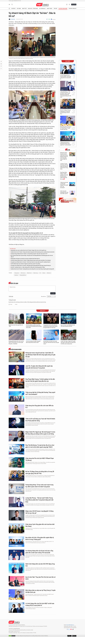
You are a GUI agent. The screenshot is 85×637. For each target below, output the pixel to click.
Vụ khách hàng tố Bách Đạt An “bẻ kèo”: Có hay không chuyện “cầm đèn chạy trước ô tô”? (29, 253)
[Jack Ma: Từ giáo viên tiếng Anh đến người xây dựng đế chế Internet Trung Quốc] (72, 165)
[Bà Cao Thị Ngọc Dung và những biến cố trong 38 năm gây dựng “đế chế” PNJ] (67, 104)
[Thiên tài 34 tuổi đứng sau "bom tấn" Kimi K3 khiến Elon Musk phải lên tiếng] (16, 423)
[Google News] (53, 19)
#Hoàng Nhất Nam (23, 275)
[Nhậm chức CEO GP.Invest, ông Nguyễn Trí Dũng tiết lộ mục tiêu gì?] (16, 515)
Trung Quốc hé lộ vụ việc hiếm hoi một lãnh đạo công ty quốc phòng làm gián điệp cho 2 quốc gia (50, 326)
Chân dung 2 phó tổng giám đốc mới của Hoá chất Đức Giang (39, 525)
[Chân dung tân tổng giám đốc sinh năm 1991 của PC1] (72, 193)
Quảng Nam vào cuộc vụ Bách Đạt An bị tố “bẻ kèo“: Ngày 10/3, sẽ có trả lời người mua (28, 250)
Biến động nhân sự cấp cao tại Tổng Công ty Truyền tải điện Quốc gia (65, 128)
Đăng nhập (74, 4)
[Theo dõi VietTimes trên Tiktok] (72, 629)
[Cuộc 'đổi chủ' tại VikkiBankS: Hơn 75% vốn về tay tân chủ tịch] (68, 318)
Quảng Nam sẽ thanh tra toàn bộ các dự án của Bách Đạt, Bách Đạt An (25, 258)
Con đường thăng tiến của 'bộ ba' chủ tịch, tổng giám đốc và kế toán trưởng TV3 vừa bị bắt (39, 551)
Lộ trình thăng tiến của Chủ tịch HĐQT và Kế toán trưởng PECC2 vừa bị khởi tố (65, 77)
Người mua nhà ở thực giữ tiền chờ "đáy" (16, 325)
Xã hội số (13, 8)
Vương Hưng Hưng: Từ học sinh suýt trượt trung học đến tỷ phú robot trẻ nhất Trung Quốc (39, 485)
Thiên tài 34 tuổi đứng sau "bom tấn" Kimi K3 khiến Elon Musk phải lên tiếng (40, 419)
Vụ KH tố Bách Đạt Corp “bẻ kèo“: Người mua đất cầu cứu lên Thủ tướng (25, 263)
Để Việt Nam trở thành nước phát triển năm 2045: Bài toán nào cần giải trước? (51, 342)
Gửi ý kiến (53, 293)
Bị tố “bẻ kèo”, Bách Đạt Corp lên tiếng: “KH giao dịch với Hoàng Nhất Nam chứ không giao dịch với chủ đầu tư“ (32, 256)
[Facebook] (46, 19)
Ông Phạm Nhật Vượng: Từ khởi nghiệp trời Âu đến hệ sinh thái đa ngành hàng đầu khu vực (64, 176)
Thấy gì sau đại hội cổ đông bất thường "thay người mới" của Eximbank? (65, 143)
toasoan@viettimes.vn (70, 624)
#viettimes (16, 275)
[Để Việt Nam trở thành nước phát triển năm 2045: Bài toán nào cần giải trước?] (51, 335)
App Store (69, 636)
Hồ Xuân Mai (13, 19)
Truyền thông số (72, 8)
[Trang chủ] (9, 8)
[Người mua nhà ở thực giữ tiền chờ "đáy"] (16, 318)
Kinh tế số (24, 8)
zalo (69, 629)
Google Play (74, 636)
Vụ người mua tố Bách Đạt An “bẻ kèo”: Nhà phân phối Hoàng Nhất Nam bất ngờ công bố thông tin (31, 265)
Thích (11, 304)
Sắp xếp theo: (43, 296)
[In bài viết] (49, 19)
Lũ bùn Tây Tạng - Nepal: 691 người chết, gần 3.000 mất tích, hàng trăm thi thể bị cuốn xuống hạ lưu (68, 342)
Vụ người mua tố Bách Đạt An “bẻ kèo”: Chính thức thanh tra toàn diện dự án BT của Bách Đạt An (30, 262)
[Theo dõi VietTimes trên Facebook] (67, 629)
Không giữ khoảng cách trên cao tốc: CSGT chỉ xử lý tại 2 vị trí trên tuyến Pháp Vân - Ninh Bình (16, 342)
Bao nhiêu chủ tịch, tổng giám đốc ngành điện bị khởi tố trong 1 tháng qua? (39, 538)
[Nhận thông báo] (67, 4)
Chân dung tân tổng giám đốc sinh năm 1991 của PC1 (64, 192)
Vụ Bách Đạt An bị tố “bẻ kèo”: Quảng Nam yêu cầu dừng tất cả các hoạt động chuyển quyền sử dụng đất (32, 268)
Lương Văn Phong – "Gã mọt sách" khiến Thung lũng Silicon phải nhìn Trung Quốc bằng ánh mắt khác (65, 94)
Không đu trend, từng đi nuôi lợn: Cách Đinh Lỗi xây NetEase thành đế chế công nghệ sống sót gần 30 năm (64, 156)
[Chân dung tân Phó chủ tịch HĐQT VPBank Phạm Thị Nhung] (16, 462)
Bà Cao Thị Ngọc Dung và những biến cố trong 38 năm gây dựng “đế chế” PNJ (65, 111)
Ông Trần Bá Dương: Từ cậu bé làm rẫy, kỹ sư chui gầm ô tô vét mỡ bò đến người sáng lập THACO (39, 446)
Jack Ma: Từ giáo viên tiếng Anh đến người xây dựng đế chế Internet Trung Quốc (64, 166)
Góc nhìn (19, 8)
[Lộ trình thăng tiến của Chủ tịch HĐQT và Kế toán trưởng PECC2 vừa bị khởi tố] (67, 69)
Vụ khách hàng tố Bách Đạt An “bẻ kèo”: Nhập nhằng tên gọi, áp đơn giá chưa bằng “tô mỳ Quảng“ (31, 260)
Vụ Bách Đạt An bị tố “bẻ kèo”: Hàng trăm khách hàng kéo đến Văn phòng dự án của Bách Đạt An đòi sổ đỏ (32, 252)
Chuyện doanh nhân (62, 8)
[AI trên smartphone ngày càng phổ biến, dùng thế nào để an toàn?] (34, 335)
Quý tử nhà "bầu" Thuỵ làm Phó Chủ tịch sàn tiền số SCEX (40, 578)
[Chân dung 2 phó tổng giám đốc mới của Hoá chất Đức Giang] (16, 528)
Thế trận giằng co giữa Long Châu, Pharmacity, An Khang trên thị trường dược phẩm (33, 326)
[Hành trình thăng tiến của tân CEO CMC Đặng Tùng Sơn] (16, 568)
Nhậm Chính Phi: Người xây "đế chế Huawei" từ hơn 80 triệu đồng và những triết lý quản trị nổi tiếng (40, 433)
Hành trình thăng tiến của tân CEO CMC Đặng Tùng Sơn (40, 565)
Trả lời (16, 304)
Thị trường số (42, 8)
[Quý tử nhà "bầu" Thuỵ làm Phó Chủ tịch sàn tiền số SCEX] (16, 581)
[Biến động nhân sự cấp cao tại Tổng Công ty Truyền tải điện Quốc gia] (67, 121)
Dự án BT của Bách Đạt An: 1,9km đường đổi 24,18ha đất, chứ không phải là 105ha (28, 267)
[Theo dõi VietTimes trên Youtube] (71, 629)
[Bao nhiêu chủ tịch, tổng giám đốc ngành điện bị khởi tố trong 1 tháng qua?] (16, 541)
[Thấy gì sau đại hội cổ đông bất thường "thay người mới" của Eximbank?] (67, 136)
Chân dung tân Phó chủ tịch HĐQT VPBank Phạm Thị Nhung (39, 459)
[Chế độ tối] (69, 4)
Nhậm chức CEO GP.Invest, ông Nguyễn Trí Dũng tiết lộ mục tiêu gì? (39, 512)
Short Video (49, 8)
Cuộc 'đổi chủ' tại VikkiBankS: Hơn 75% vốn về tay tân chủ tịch (68, 325)
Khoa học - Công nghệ (33, 8)
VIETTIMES (42, 4)
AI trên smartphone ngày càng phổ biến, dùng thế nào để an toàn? (33, 342)
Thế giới (55, 8)
